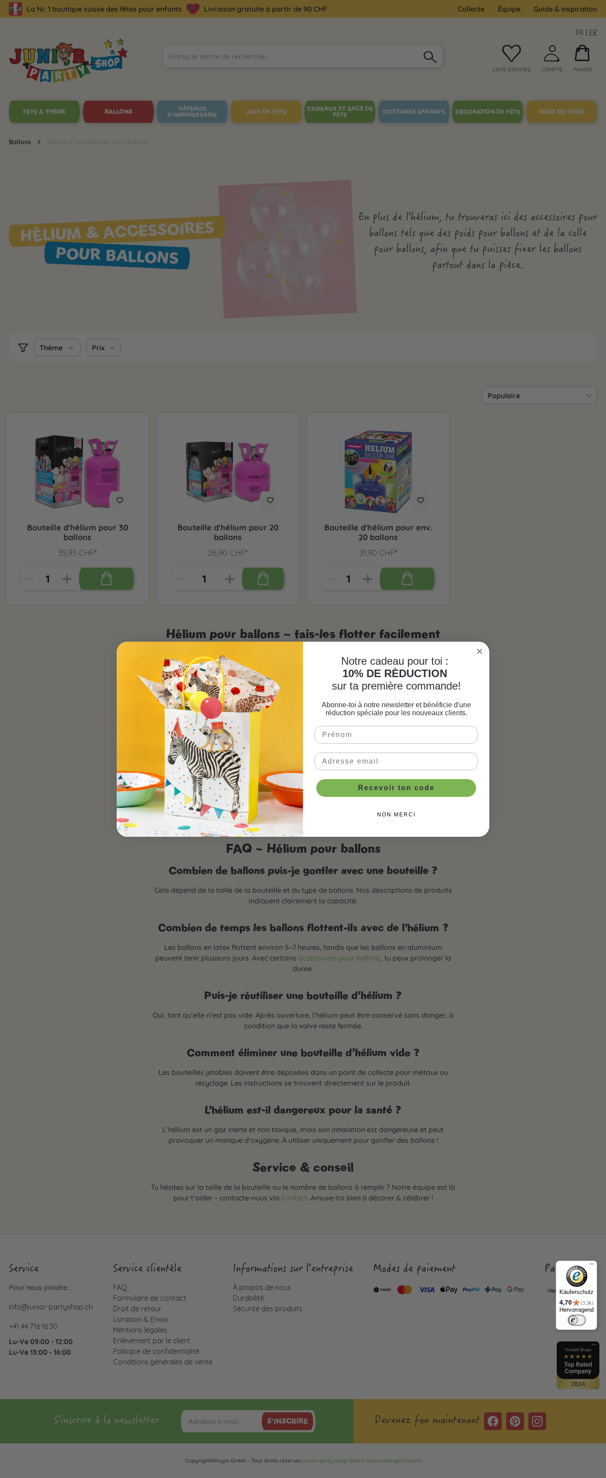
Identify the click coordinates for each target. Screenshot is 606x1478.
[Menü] (591, 1266)
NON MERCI (396, 815)
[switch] (577, 1320)
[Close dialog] (479, 651)
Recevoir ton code (396, 788)
